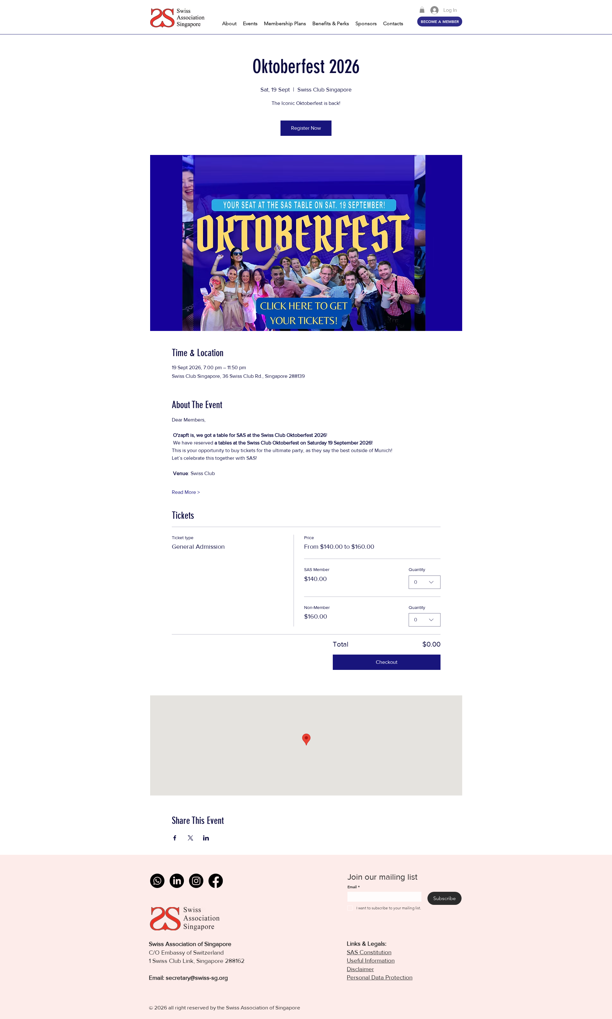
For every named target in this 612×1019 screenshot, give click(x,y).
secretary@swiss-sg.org (197, 977)
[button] (422, 10)
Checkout (386, 662)
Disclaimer (360, 969)
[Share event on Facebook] (175, 837)
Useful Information (371, 960)
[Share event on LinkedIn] (206, 837)
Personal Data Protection (379, 977)
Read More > (186, 492)
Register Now (306, 128)
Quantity (417, 569)
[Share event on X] (190, 837)
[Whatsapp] (157, 881)
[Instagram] (196, 881)
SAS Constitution (369, 952)
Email (353, 886)
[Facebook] (215, 881)
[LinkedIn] (177, 881)
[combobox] (425, 582)
